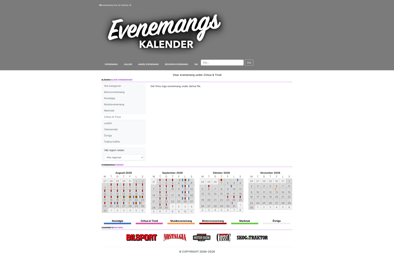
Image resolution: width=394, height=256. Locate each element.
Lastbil (108, 123)
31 (105, 210)
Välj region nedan (114, 150)
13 (191, 189)
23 (142, 199)
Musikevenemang (114, 104)
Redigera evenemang (176, 64)
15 (160, 195)
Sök (249, 62)
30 (142, 206)
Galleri (128, 64)
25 (111, 206)
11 (179, 189)
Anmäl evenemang (148, 64)
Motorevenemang (114, 92)
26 (117, 206)
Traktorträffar (112, 141)
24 (104, 206)
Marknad (109, 110)
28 (130, 206)
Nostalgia (109, 98)
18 (179, 195)
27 (123, 206)
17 (172, 195)
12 (185, 189)
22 (136, 199)
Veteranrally (111, 129)
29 (136, 206)
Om (196, 64)
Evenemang (111, 64)
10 (172, 189)
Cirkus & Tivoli (112, 116)
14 (153, 195)
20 (191, 195)
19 (185, 195)
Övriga (108, 135)
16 (166, 195)
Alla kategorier (112, 85)
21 (153, 201)
